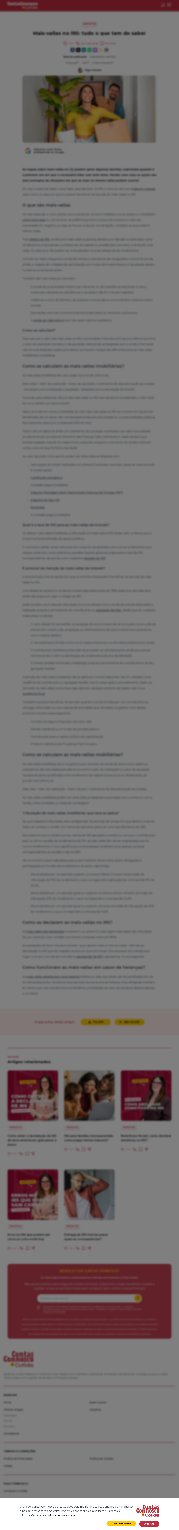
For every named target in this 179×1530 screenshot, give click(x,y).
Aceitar (149, 1523)
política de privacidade (61, 1515)
